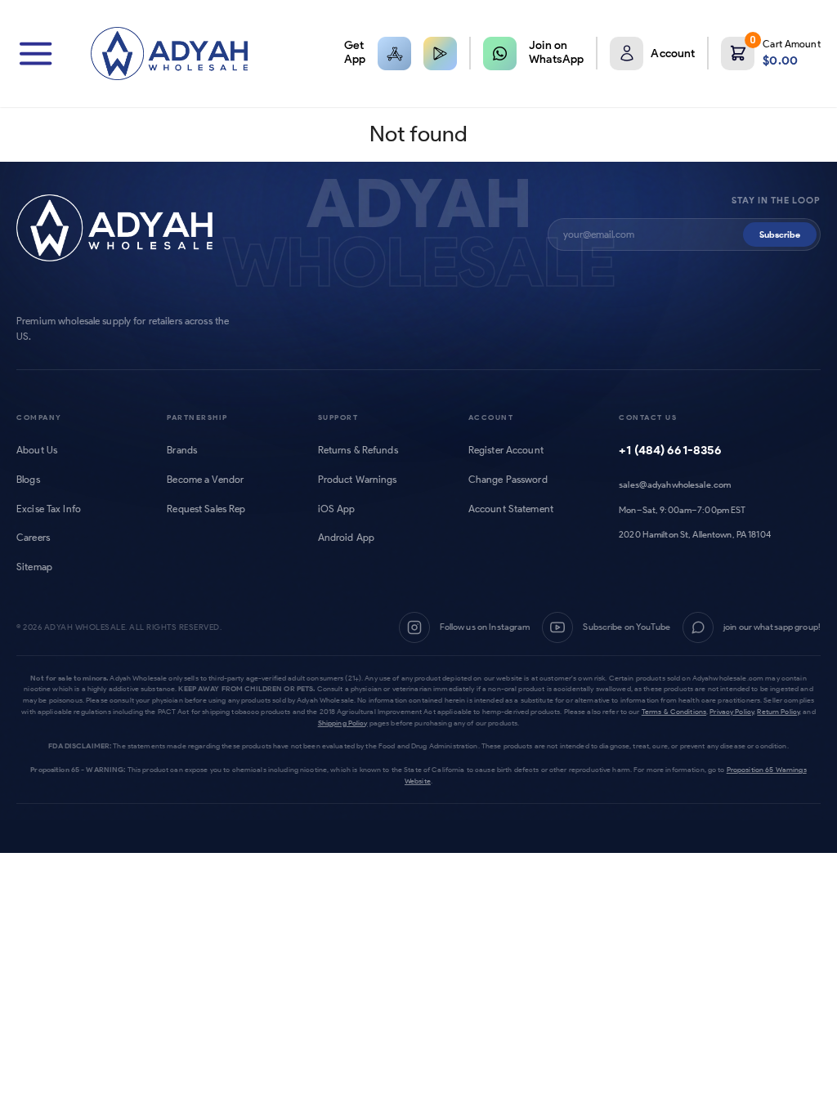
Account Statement (510, 509)
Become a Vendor (205, 479)
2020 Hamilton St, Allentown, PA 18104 (695, 534)
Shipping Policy (343, 722)
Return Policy (778, 711)
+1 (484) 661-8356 (670, 450)
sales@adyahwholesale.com (675, 484)
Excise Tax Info (48, 509)
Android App (346, 537)
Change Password (508, 479)
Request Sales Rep (206, 509)
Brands (182, 450)
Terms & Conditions (674, 711)
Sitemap (34, 567)
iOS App (337, 509)
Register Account (506, 450)
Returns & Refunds (358, 450)
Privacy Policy (731, 711)
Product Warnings (357, 479)
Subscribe (779, 234)
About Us (36, 450)
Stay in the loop (776, 200)
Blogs (28, 479)
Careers (33, 537)
